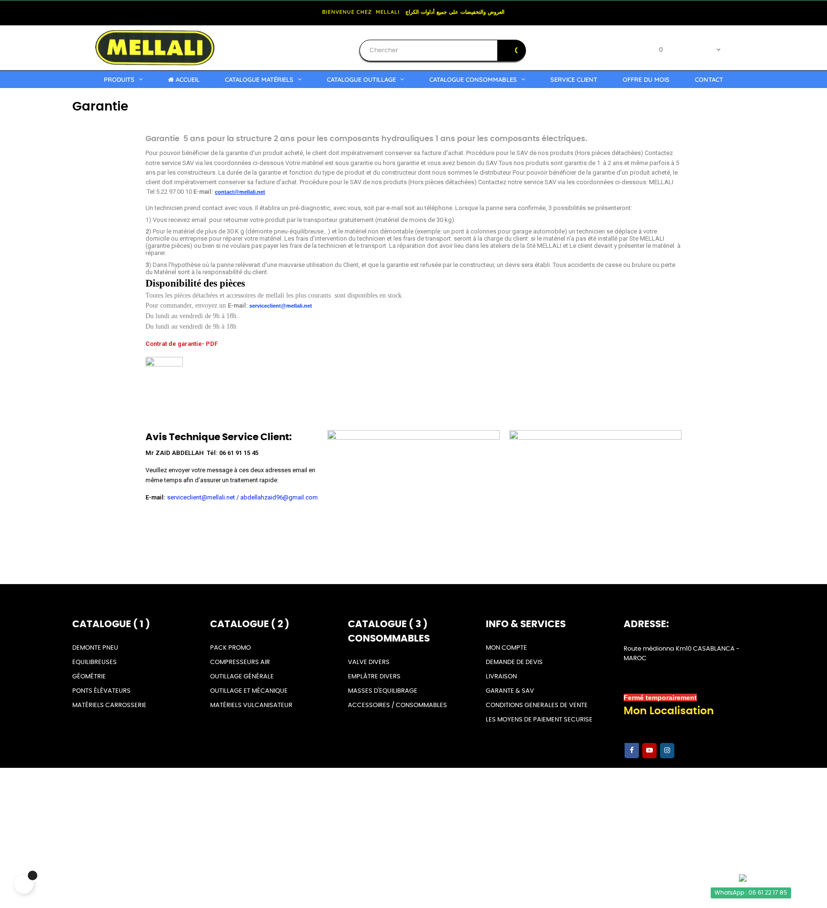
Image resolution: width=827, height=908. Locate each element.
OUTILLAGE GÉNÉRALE (242, 677)
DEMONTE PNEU (95, 648)
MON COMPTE (506, 648)
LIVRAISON (501, 677)
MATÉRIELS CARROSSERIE (109, 705)
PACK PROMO (230, 648)
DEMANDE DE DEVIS (514, 662)
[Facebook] (632, 750)
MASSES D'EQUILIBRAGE (382, 691)
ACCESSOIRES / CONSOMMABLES (397, 705)
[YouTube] (649, 750)
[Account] (729, 47)
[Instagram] (667, 750)
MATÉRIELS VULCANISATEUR (251, 705)
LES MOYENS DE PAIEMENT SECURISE (539, 720)
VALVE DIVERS (369, 662)
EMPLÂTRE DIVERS (374, 677)
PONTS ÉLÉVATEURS (101, 691)
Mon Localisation (669, 711)
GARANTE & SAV (510, 691)
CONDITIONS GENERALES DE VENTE (537, 705)
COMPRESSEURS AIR (240, 662)
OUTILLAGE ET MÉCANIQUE (249, 691)
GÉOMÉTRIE (89, 677)
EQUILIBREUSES (94, 662)
